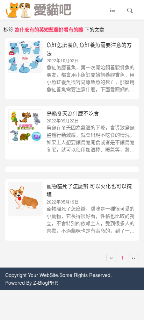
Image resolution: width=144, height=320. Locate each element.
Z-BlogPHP (45, 282)
